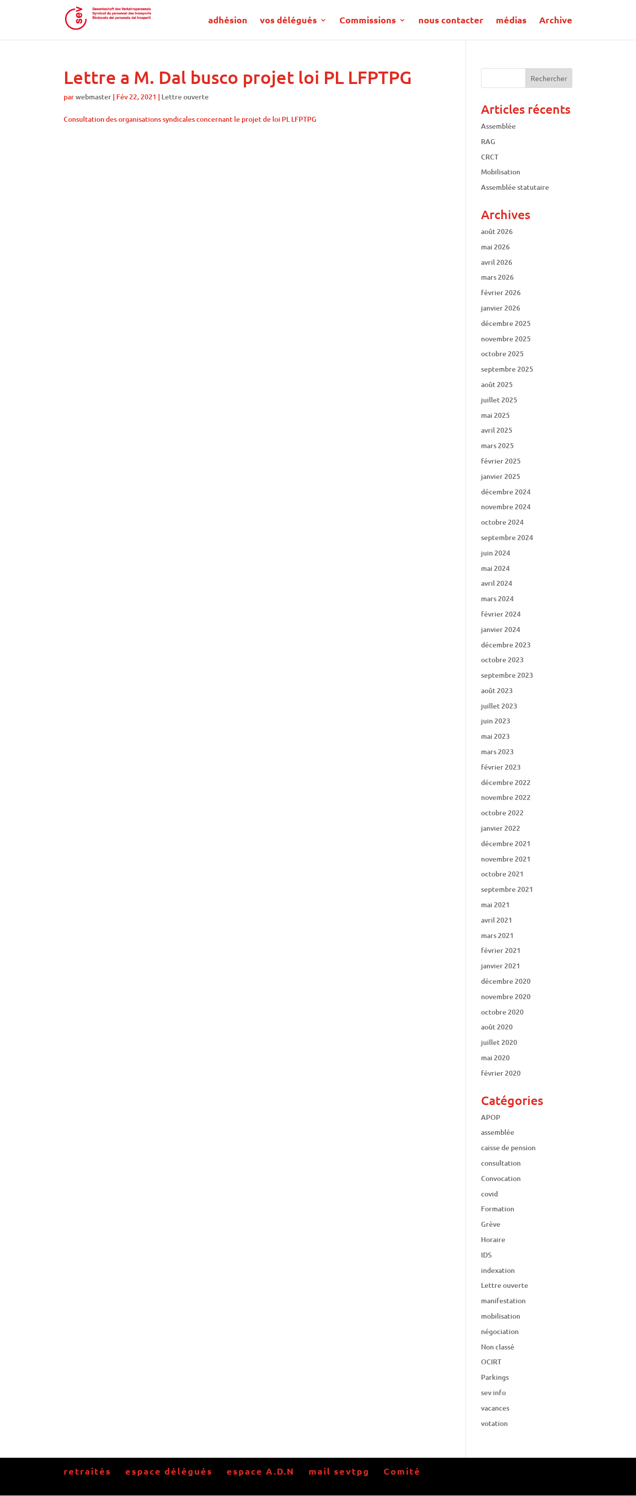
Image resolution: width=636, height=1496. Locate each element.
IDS (486, 1255)
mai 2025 (495, 415)
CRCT (489, 156)
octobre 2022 (502, 812)
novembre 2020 (506, 996)
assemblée (497, 1132)
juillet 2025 (499, 399)
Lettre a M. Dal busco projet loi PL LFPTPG (238, 77)
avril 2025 (496, 430)
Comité (402, 1471)
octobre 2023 (502, 659)
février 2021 (501, 950)
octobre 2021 (502, 873)
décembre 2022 (506, 782)
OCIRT (491, 1361)
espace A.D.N (261, 1471)
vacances (495, 1408)
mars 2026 (497, 277)
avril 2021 (496, 920)
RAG (488, 141)
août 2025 (497, 384)
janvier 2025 (500, 476)
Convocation (501, 1178)
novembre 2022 (506, 797)
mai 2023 (495, 736)
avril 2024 (496, 583)
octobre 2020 (502, 1012)
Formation (497, 1208)
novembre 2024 (506, 506)
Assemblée (498, 126)
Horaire (493, 1239)
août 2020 (497, 1026)
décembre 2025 (506, 323)
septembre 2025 (507, 369)
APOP (490, 1117)
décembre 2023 (506, 644)
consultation (501, 1163)
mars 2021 (497, 935)
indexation (498, 1270)
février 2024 (501, 614)
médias (511, 20)
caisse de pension (508, 1147)
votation (494, 1423)
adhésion (227, 20)
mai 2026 (495, 246)
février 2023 (501, 767)
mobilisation (500, 1316)
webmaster (93, 96)
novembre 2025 (506, 338)
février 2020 (501, 1073)
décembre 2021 (506, 843)
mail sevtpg (339, 1471)
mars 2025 (497, 445)
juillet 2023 (499, 705)
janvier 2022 (500, 828)
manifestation (503, 1300)
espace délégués (169, 1471)
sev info (493, 1392)
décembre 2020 (506, 981)
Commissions (367, 20)
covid (489, 1193)
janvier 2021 (500, 965)
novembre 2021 (506, 859)
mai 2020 (495, 1057)
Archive (555, 20)
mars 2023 (497, 751)
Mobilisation (500, 171)
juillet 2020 (499, 1042)
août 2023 (497, 690)
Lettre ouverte (185, 96)
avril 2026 (496, 262)
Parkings (495, 1377)
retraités (87, 1471)
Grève (490, 1224)
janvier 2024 (500, 629)
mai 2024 (495, 568)
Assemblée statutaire (515, 187)
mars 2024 (497, 598)
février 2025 (501, 461)
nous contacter (450, 20)
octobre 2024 (502, 522)
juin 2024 (495, 552)
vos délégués (288, 20)
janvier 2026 (500, 308)
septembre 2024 (507, 537)
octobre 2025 (502, 353)
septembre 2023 (507, 675)
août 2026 (497, 231)
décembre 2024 (506, 491)
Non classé (497, 1346)
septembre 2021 (507, 889)
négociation (500, 1331)
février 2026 (501, 292)
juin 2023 (495, 720)
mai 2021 (495, 904)
